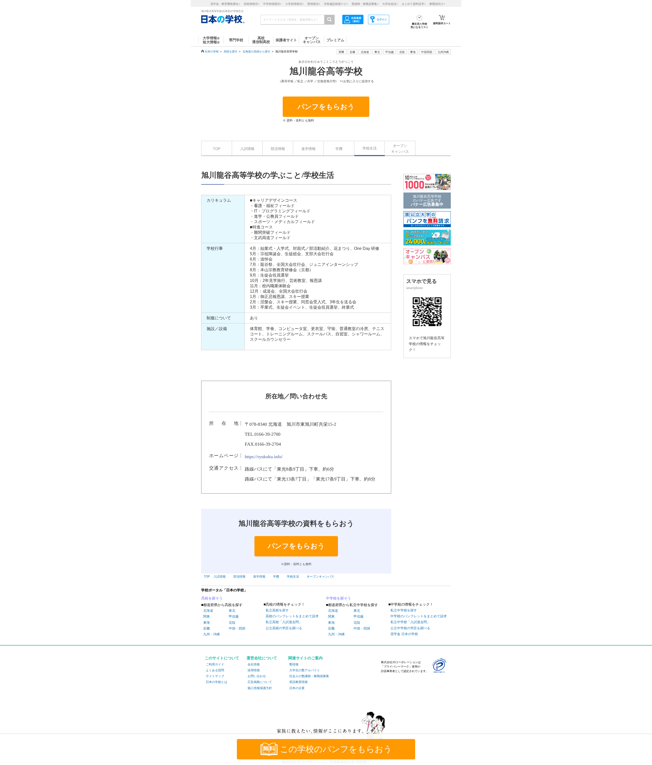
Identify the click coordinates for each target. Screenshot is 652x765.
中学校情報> (272, 3)
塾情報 (293, 664)
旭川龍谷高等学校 (326, 71)
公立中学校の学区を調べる (410, 628)
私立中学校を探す (403, 610)
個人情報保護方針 (260, 688)
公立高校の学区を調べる (284, 628)
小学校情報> (294, 3)
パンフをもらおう (326, 107)
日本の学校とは (216, 682)
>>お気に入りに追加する (357, 81)
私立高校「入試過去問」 (284, 622)
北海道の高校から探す (256, 51)
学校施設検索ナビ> (336, 3)
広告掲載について (260, 682)
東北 (232, 610)
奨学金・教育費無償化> (225, 3)
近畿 (206, 628)
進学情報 (308, 149)
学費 (339, 149)
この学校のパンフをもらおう (336, 749)
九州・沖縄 (211, 634)
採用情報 (254, 670)
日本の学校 (212, 51)
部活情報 (278, 149)
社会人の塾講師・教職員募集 (309, 676)
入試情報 (247, 149)
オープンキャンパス (400, 148)
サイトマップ (215, 676)
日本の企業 (297, 688)
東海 (206, 622)
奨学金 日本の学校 (404, 634)
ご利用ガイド (215, 664)
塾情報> (313, 3)
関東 (206, 616)
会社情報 (254, 664)
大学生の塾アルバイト (304, 670)
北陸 (232, 622)
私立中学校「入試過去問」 (410, 622)
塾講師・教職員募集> (365, 3)
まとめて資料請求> (414, 3)
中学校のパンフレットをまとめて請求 (418, 616)
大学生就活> (390, 3)
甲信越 (234, 616)
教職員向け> (437, 3)
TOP (216, 149)
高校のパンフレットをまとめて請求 (292, 616)
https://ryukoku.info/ (264, 456)
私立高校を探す (277, 610)
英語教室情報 (298, 682)
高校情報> (251, 3)
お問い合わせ (257, 676)
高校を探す (231, 51)
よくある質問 (215, 670)
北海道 (365, 51)
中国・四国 (237, 628)
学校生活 (369, 148)
